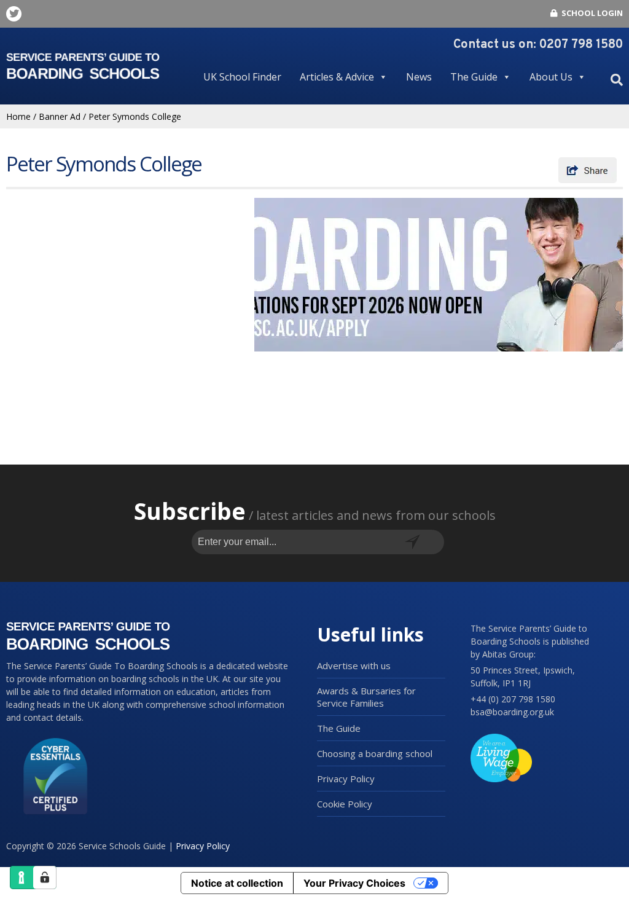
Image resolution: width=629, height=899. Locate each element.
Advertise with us (354, 665)
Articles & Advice (337, 77)
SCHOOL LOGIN (591, 12)
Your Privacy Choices (354, 883)
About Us (550, 77)
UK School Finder (242, 77)
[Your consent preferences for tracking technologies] (45, 877)
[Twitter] (13, 13)
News (419, 77)
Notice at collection (237, 883)
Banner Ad (59, 116)
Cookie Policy (344, 804)
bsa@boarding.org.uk (512, 712)
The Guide (474, 77)
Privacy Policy (346, 778)
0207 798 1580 (581, 45)
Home (18, 116)
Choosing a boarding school (374, 753)
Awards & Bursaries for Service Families (366, 697)
